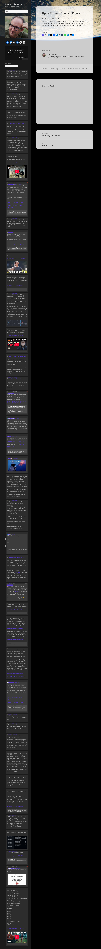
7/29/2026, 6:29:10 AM (14, 734)
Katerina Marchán (10, 393)
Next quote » (25, 59)
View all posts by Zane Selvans (56, 58)
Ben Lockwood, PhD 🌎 (11, 868)
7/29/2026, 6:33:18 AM (14, 723)
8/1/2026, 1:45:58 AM (13, 534)
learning (80, 68)
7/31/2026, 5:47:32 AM (14, 603)
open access (45, 69)
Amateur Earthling (13, 4)
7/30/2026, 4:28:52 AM (14, 648)
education (75, 68)
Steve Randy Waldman (11, 418)
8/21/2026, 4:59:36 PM (14, 93)
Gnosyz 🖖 (9, 458)
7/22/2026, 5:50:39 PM (18, 868)
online (84, 68)
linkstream (63, 68)
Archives (8, 64)
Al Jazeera (9, 436)
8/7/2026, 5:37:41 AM (16, 232)
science (55, 69)
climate (70, 68)
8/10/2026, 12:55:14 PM (18, 184)
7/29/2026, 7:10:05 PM (17, 682)
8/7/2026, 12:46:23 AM (14, 275)
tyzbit (9, 534)
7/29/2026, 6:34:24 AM (14, 714)
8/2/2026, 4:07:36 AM (14, 500)
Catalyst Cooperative (11, 184)
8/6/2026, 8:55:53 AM (14, 293)
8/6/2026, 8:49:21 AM (14, 329)
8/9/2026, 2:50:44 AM (14, 218)
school (50, 69)
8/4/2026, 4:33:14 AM (15, 458)
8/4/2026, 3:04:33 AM (18, 418)
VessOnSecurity (10, 232)
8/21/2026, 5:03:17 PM (14, 81)
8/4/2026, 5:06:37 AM (14, 377)
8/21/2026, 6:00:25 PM (14, 70)
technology (60, 69)
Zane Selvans (9, 70)
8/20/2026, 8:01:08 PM (14, 137)
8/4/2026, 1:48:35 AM (17, 393)
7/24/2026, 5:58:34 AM (14, 815)
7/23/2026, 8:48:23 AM (14, 851)
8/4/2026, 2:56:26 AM (14, 436)
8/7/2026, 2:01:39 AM (14, 253)
